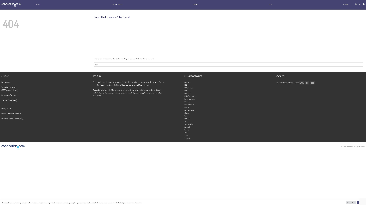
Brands (195, 4)
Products (38, 4)
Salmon (186, 116)
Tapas (186, 133)
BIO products (188, 88)
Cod (185, 90)
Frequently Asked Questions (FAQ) (12, 118)
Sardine (186, 118)
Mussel (186, 107)
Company (346, 4)
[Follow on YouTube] (15, 100)
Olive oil (186, 113)
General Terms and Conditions (11, 113)
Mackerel (187, 102)
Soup (186, 121)
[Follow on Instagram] (7, 100)
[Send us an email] (11, 100)
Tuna (186, 135)
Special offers (117, 4)
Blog (270, 4)
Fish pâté (187, 93)
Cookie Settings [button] (351, 202)
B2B (185, 85)
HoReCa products (190, 96)
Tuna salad (187, 138)
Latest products (189, 99)
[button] (360, 4)
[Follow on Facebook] (3, 100)
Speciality (187, 127)
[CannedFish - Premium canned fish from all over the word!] (13, 4)
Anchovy (187, 82)
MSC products (189, 104)
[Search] (356, 4)
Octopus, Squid (189, 110)
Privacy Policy (6, 108)
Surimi (186, 130)
